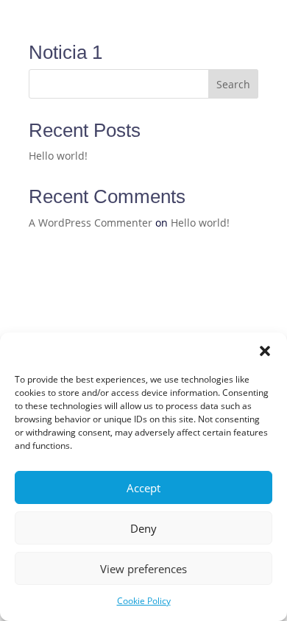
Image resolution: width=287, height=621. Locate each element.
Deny (143, 528)
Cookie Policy (144, 601)
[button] (265, 351)
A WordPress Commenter (90, 223)
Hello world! (58, 156)
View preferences (143, 568)
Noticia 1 (65, 52)
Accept (143, 487)
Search (233, 84)
